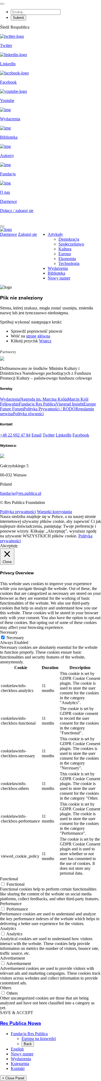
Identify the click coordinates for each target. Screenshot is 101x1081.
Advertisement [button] (12, 958)
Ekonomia (67, 258)
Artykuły (55, 234)
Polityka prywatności (18, 511)
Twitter (49, 435)
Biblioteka (56, 273)
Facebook (80, 435)
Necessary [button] (9, 632)
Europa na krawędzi (39, 1038)
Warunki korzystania (54, 511)
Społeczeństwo (71, 244)
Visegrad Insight (69, 404)
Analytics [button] (8, 928)
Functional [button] (9, 879)
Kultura (64, 249)
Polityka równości (28, 413)
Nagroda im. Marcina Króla (43, 399)
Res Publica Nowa (20, 1023)
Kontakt (18, 1068)
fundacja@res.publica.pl (20, 493)
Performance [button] (11, 903)
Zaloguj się (27, 234)
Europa (64, 253)
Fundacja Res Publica (37, 404)
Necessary (15, 637)
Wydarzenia (58, 268)
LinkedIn (63, 435)
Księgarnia (20, 1063)
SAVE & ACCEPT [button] (16, 1012)
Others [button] (5, 987)
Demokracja (68, 239)
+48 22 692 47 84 (15, 435)
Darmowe (8, 201)
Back (28, 1044)
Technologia (68, 263)
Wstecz (45, 341)
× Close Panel (13, 1078)
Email (36, 435)
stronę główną (38, 336)
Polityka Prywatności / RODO (49, 409)
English (17, 1049)
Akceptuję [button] (9, 545)
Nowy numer (59, 278)
